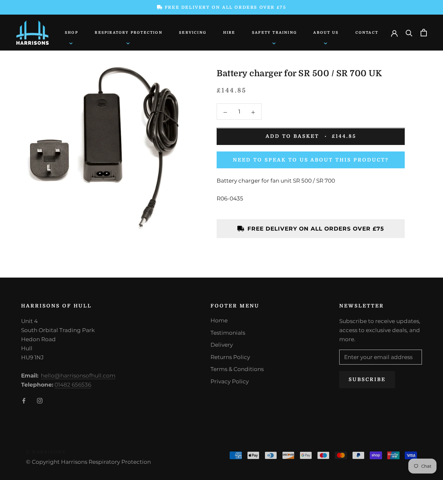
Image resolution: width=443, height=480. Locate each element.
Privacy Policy (229, 381)
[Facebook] (24, 400)
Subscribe (367, 379)
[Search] (409, 32)
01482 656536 (72, 384)
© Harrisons (46, 452)
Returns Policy (230, 357)
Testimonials (227, 333)
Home (219, 320)
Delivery (221, 345)
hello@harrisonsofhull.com (78, 375)
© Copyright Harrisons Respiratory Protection (88, 462)
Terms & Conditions (237, 369)
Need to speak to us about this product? (311, 160)
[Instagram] (39, 400)
